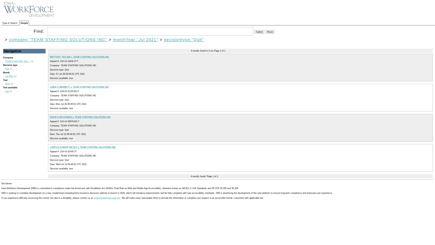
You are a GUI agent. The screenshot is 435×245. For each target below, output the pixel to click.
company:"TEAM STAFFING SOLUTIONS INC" (58, 39)
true (7, 91)
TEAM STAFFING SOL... (17, 61)
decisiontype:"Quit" (184, 39)
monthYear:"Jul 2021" (135, 39)
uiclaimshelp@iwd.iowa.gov (106, 198)
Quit (7, 69)
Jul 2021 (9, 76)
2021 (7, 84)
